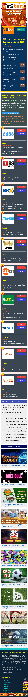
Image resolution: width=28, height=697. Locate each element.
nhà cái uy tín (6, 686)
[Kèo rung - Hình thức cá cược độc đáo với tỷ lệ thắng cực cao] (14, 623)
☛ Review (21, 133)
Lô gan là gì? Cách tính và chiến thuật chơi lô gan (14, 565)
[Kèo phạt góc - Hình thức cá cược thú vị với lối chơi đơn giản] (14, 604)
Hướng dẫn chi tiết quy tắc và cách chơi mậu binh (13, 546)
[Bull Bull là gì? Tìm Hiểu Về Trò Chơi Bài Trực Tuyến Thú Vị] (14, 482)
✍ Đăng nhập (21, 29)
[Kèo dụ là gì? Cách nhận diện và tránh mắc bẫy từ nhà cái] (14, 582)
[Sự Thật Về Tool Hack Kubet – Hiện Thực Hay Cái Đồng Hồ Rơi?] (14, 463)
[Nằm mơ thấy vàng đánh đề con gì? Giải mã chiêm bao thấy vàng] (14, 523)
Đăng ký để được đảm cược (10, 113)
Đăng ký (22, 65)
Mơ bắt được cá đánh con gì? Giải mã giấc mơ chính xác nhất (13, 505)
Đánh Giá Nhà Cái (7, 680)
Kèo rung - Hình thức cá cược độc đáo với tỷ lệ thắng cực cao (13, 625)
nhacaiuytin (6, 684)
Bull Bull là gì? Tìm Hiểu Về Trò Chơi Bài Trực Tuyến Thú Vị (13, 484)
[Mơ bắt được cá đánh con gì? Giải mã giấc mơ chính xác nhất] (14, 503)
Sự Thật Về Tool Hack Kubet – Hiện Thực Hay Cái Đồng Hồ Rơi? (13, 466)
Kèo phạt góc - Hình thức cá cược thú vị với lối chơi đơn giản (13, 607)
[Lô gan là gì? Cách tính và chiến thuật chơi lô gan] (14, 564)
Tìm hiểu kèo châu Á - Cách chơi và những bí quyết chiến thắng (13, 646)
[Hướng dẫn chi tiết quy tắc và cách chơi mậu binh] (14, 543)
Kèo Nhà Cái (6, 682)
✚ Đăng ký (21, 130)
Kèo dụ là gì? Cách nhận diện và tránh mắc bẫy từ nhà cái (14, 585)
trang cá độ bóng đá (8, 692)
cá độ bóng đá (6, 690)
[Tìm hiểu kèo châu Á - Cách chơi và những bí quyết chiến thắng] (14, 643)
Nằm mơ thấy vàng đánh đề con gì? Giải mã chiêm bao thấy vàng (13, 525)
